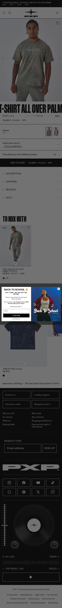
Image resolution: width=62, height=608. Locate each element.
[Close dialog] (58, 288)
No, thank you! (16, 318)
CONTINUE (16, 315)
